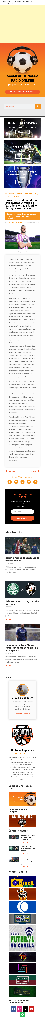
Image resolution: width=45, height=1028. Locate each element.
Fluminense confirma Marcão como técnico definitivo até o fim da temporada (21, 648)
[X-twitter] (25, 1009)
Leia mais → (9, 576)
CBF (26, 194)
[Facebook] (13, 1009)
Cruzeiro (33, 194)
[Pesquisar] (38, 106)
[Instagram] (19, 1009)
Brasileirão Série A (14, 194)
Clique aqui (22, 132)
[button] (9, 482)
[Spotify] (22, 1014)
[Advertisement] (22, 24)
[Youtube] (31, 1009)
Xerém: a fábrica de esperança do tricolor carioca (28, 837)
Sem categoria (12, 196)
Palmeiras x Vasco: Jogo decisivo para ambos (28, 849)
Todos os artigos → (22, 713)
